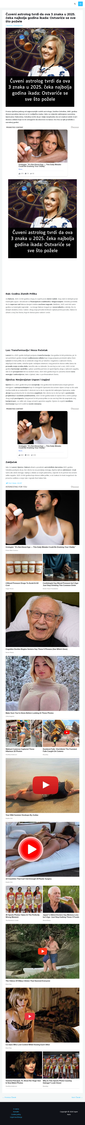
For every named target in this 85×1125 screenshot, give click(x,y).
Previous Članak (9, 1097)
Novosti (9, 25)
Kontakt (16, 1111)
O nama (16, 1109)
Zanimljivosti (17, 25)
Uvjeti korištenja (16, 1117)
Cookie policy (16, 1114)
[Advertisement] (42, 276)
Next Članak (77, 1097)
